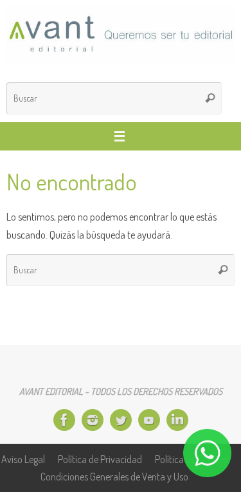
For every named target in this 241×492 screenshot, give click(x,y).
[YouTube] (149, 420)
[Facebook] (64, 420)
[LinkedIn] (177, 420)
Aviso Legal (23, 459)
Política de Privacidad (100, 459)
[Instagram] (92, 420)
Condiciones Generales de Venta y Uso (114, 476)
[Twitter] (121, 420)
